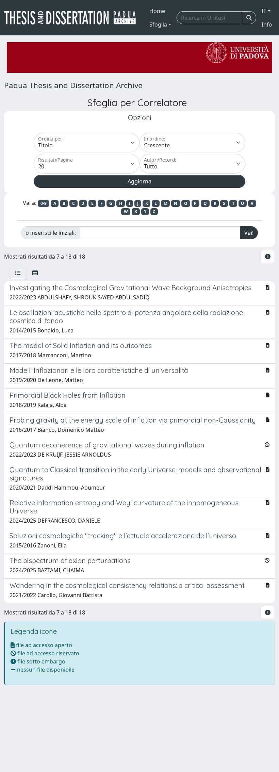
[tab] (18, 273)
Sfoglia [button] (158, 24)
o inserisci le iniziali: (51, 232)
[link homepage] (72, 18)
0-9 (43, 203)
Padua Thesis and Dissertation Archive (73, 85)
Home (157, 11)
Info (267, 24)
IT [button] (264, 11)
